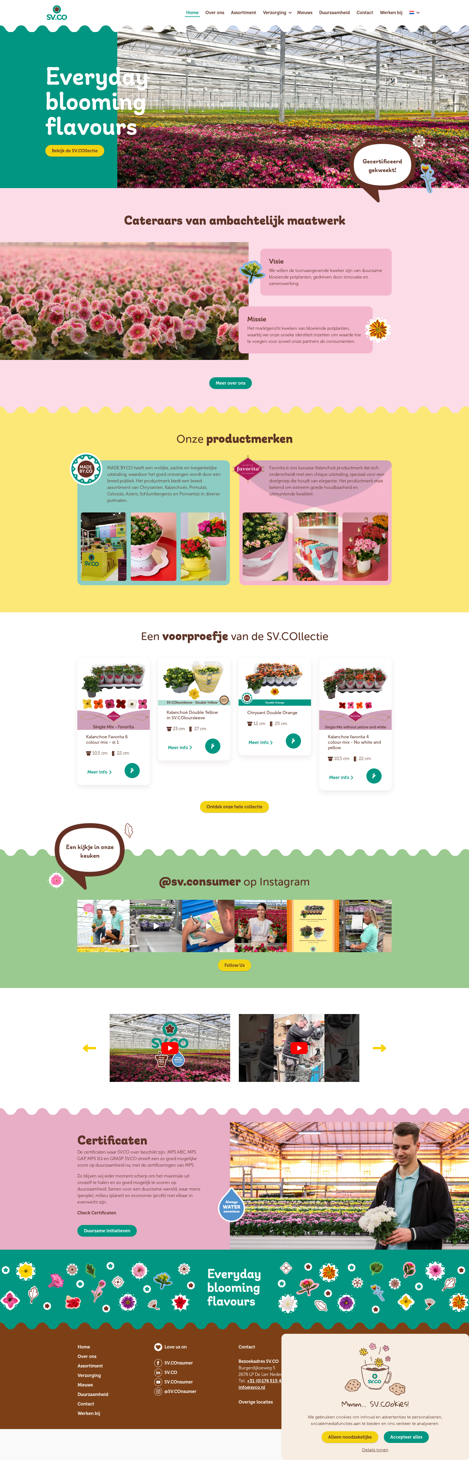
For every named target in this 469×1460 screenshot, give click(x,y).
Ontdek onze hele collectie (234, 806)
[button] (89, 1048)
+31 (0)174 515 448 (266, 1380)
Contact (365, 12)
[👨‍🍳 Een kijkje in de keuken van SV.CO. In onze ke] (103, 926)
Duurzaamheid (334, 12)
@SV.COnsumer (180, 1391)
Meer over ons (230, 383)
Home (192, 12)
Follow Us (234, 965)
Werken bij (391, 12)
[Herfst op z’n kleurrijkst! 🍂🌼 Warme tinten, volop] (313, 926)
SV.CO (170, 1372)
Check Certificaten (96, 1212)
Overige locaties (256, 1402)
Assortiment (243, 12)
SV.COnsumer (178, 1363)
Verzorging (274, 12)
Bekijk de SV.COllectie (75, 150)
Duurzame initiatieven (107, 1230)
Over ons (214, 12)
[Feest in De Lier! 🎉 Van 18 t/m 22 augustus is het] (208, 926)
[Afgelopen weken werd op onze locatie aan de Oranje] (156, 926)
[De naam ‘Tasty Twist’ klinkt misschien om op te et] (260, 926)
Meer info (97, 772)
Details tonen (375, 1450)
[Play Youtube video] (170, 1048)
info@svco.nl (252, 1387)
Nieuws (304, 12)
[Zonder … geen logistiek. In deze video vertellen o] (365, 926)
